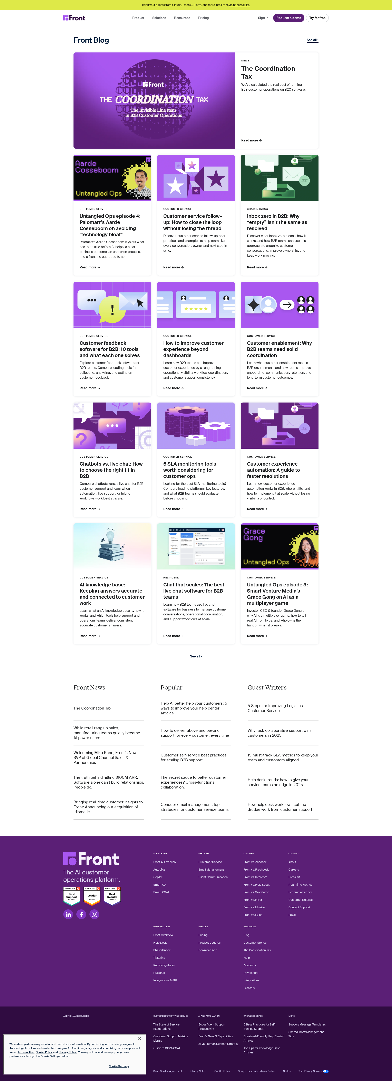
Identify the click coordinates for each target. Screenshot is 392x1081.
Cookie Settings (119, 1066)
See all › (312, 40)
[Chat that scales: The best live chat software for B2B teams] (196, 546)
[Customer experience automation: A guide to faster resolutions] (279, 426)
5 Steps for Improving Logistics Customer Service (275, 708)
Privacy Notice (198, 1071)
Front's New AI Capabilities (215, 1036)
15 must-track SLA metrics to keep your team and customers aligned (283, 758)
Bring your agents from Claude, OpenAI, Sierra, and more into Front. (196, 5)
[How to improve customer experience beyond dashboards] (196, 305)
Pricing (203, 18)
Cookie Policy (222, 1071)
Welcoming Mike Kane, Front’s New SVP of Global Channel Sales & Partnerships (105, 757)
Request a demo (288, 18)
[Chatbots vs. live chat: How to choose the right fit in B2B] (112, 426)
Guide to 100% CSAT (166, 1048)
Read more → (251, 140)
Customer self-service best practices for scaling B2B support (194, 758)
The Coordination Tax (92, 708)
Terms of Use (26, 1052)
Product (138, 18)
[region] (74, 1054)
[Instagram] (94, 914)
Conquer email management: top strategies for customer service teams (195, 807)
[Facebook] (81, 914)
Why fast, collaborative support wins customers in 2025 (280, 733)
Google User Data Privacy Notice (256, 1071)
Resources (182, 18)
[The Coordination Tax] (154, 100)
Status (287, 1071)
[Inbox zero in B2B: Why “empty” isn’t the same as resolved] (279, 178)
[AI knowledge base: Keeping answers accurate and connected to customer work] (112, 546)
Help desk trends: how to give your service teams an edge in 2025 (278, 782)
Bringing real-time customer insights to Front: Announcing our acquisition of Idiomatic (108, 807)
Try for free (317, 18)
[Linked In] (68, 914)
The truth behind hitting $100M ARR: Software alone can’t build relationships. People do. (109, 782)
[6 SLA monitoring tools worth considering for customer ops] (196, 426)
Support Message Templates (307, 1024)
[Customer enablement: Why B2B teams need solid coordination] (279, 305)
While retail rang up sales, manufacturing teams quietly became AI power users (107, 733)
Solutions (159, 18)
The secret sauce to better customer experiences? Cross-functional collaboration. (193, 782)
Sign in (263, 18)
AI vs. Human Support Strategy (218, 1044)
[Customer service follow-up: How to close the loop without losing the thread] (196, 178)
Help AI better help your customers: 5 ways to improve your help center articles (194, 708)
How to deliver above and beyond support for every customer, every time (195, 733)
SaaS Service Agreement (167, 1071)
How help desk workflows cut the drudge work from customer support (280, 807)
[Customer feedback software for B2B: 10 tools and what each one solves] (112, 305)
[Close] (139, 1038)
